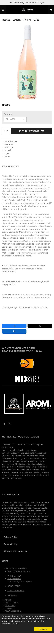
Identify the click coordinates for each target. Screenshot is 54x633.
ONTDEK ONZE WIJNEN (16, 568)
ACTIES (8, 600)
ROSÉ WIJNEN (14, 578)
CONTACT (9, 608)
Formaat (8, 114)
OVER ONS (10, 605)
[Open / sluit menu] (3, 9)
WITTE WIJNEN (14, 576)
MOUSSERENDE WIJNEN (19, 571)
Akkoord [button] (43, 629)
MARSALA (12, 595)
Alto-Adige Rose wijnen (21, 581)
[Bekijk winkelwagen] (51, 9)
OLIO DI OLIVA (11, 603)
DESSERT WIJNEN (15, 591)
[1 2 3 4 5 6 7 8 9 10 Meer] (6, 131)
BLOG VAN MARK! (13, 611)
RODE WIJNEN (14, 586)
